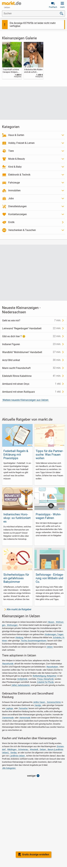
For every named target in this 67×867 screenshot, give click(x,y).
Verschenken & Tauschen (22, 230)
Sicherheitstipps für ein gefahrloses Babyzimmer (16, 578)
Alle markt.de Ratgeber (19, 609)
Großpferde (22, 679)
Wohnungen (12, 625)
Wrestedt (34, 749)
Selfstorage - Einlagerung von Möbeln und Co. (50, 578)
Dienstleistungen (17, 206)
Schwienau (23, 749)
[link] (12, 60)
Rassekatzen (52, 667)
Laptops (9, 708)
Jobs (11, 198)
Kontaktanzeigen (17, 214)
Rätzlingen (12, 749)
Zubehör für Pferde (45, 682)
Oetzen (43, 749)
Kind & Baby (15, 166)
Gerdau (13, 752)
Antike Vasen (39, 702)
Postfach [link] (53, 7)
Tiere (11, 150)
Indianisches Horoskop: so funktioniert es (17, 518)
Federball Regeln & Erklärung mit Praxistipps (15, 454)
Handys (38, 705)
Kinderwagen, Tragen (54, 634)
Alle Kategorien (9, 768)
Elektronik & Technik (19, 174)
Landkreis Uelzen (17, 756)
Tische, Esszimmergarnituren (33, 640)
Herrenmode (24, 717)
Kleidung (19, 637)
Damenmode (8, 717)
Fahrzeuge (14, 182)
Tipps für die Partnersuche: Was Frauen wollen (49, 454)
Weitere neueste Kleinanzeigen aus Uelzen (25, 400)
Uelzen (50, 647)
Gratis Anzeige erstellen (35, 854)
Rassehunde (7, 663)
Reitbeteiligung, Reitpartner (44, 676)
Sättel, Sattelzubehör (21, 685)
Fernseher (23, 708)
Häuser (51, 622)
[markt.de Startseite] (11, 3)
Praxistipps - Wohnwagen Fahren (48, 516)
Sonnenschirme (54, 702)
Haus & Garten (16, 135)
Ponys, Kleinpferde (45, 679)
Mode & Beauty (16, 158)
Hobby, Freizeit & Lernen (21, 142)
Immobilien (14, 190)
